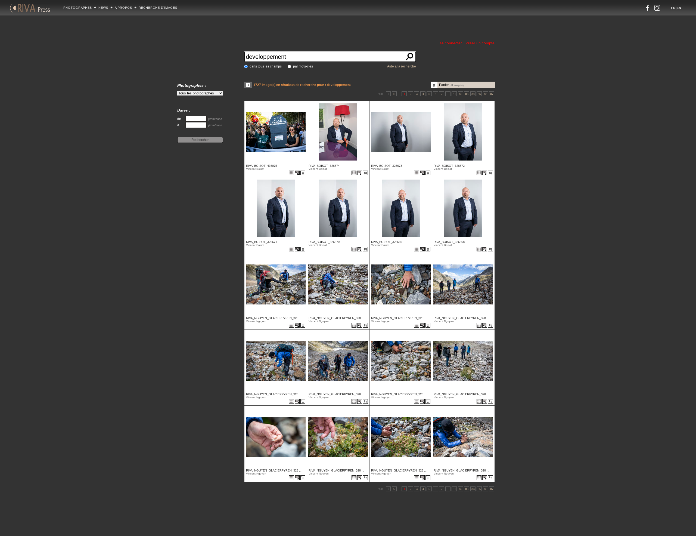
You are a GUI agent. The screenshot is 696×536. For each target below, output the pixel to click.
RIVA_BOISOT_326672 (449, 165)
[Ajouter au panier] (303, 173)
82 (460, 94)
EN (679, 8)
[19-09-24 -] (275, 303)
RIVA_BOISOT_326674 (324, 165)
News (103, 7)
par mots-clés (303, 66)
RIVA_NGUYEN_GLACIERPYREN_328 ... (274, 318)
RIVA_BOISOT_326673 (386, 165)
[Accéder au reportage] (291, 173)
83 (466, 94)
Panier (451, 85)
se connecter (451, 43)
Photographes (77, 7)
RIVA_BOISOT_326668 (449, 242)
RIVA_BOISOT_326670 (324, 242)
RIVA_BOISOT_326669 (386, 242)
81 (454, 94)
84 (473, 94)
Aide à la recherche (401, 66)
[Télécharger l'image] (297, 173)
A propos (123, 7)
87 (491, 94)
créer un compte (480, 43)
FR (673, 8)
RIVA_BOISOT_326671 (261, 242)
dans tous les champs (266, 66)
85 (479, 94)
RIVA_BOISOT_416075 (261, 165)
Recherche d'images (158, 7)
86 (485, 94)
